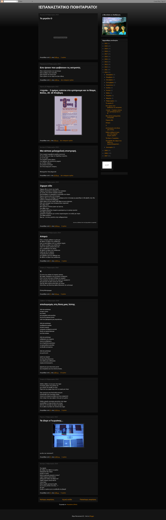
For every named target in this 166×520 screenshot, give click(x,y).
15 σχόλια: (63, 372)
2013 (106, 64)
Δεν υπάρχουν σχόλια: (67, 80)
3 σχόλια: (63, 294)
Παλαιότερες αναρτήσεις (88, 499)
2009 (106, 150)
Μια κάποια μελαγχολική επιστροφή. (58, 151)
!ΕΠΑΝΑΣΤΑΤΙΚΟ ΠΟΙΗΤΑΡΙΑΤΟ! (67, 7)
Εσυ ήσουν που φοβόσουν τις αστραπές (60, 67)
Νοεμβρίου (109, 77)
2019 (106, 48)
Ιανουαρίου (109, 147)
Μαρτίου (109, 98)
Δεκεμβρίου (109, 74)
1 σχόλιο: (64, 457)
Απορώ (43, 236)
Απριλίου (109, 95)
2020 (106, 46)
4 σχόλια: (64, 226)
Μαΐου (108, 93)
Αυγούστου (109, 85)
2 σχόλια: (63, 57)
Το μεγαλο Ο (46, 18)
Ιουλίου (108, 87)
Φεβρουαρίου (110, 101)
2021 (106, 43)
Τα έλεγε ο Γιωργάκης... (51, 420)
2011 (106, 69)
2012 (106, 67)
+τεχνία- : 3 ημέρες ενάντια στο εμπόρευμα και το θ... (114, 111)
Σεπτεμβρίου (110, 82)
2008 (106, 153)
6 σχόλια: (63, 493)
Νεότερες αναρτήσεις (47, 499)
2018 (106, 51)
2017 (106, 54)
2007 (106, 156)
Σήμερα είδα (46, 186)
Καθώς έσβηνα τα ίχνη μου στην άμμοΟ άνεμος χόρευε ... (112, 133)
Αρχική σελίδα (67, 499)
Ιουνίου (108, 90)
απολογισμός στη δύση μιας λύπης (57, 304)
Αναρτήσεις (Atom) (72, 504)
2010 (106, 72)
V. (41, 271)
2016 (106, 56)
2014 (106, 62)
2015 (106, 59)
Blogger (92, 516)
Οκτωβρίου (109, 80)
